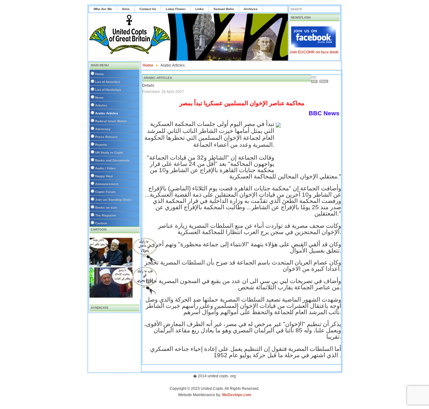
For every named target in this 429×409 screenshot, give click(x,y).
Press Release (106, 137)
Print (315, 81)
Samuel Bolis (224, 9)
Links (199, 9)
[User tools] (313, 77)
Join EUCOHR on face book (314, 52)
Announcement (106, 184)
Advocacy (103, 129)
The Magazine (105, 215)
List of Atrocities (107, 82)
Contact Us (147, 9)
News (99, 97)
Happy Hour (104, 176)
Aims (126, 9)
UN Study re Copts (109, 152)
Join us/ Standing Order (113, 199)
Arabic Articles (106, 113)
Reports (101, 144)
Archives (251, 9)
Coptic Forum (105, 192)
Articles (101, 105)
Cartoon (101, 223)
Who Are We (103, 9)
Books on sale (106, 207)
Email (324, 81)
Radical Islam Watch (111, 121)
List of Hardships (108, 89)
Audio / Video (105, 168)
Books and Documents (112, 160)
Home (99, 74)
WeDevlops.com (236, 395)
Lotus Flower (176, 9)
